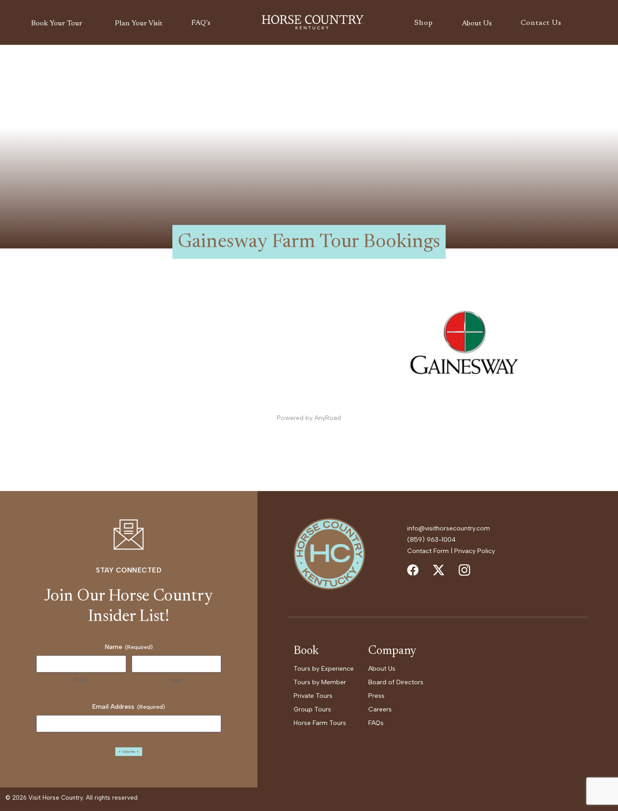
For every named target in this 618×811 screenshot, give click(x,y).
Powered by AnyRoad (309, 418)
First (81, 680)
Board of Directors (395, 682)
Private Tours (313, 696)
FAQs (376, 723)
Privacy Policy (474, 551)
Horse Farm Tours (320, 723)
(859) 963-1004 (431, 540)
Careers (380, 709)
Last (176, 680)
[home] (312, 23)
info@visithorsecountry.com (448, 528)
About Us (381, 669)
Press (376, 696)
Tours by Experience (324, 669)
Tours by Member (320, 682)
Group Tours (312, 709)
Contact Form (428, 551)
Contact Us (541, 23)
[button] (58, 23)
